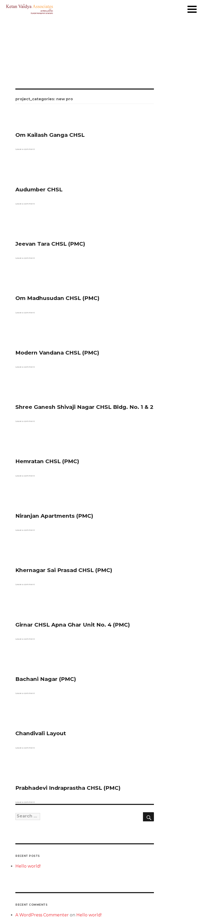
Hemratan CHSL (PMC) (47, 461)
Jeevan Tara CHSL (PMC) (50, 243)
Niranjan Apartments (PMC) (54, 515)
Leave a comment (25, 149)
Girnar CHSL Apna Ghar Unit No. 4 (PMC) (72, 624)
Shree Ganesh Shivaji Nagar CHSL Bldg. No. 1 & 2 (84, 407)
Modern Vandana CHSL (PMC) (57, 352)
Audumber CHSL (39, 189)
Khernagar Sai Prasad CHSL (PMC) (63, 570)
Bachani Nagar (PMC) (45, 679)
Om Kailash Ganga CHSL (50, 135)
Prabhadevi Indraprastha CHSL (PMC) (68, 788)
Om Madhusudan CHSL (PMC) (57, 298)
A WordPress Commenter (42, 914)
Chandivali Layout (40, 733)
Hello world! (28, 866)
